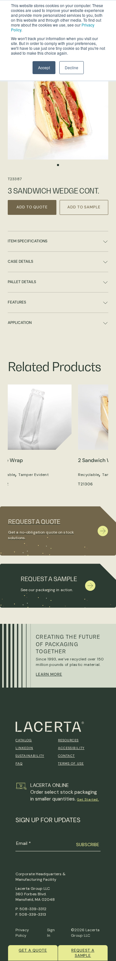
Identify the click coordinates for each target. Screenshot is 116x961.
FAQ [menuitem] (19, 763)
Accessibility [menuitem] (71, 748)
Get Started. (88, 799)
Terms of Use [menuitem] (71, 763)
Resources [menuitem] (68, 740)
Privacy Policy (22, 932)
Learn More (49, 674)
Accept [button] (44, 67)
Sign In (51, 932)
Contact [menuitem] (66, 756)
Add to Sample (84, 207)
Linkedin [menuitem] (24, 748)
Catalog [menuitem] (23, 740)
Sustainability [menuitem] (29, 756)
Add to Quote (32, 207)
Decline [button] (71, 67)
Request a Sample (82, 953)
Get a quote (33, 950)
